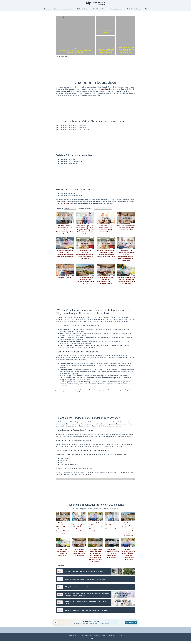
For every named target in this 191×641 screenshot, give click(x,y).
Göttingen (66, 204)
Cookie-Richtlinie (85, 635)
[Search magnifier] (134, 479)
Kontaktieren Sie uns (107, 635)
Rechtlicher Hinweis (95, 635)
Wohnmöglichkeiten (105, 89)
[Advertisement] (95, 69)
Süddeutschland (82, 9)
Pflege (130, 89)
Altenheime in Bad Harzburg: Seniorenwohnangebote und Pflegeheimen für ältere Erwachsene (85, 255)
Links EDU (119, 635)
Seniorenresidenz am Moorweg (105, 31)
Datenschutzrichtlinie (74, 635)
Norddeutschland (66, 9)
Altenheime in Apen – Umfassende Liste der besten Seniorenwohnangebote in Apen (64, 230)
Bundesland (59, 208)
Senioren (117, 89)
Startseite (47, 9)
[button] (146, 9)
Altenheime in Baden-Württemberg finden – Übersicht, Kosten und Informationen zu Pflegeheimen (79, 527)
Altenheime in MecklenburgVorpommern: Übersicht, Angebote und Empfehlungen (112, 553)
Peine (89, 474)
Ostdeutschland (116, 9)
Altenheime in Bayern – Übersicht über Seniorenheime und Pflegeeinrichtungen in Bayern (95, 527)
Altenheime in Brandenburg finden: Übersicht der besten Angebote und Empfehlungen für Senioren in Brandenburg (128, 529)
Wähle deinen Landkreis (85, 208)
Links (114, 635)
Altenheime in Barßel (64, 277)
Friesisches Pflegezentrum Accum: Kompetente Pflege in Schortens (105, 50)
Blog (55, 9)
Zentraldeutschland (133, 9)
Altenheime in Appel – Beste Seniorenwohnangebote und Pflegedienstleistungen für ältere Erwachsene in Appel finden (85, 230)
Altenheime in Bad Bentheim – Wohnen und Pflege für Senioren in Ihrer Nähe (126, 228)
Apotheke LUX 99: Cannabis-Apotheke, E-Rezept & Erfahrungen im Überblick (75, 51)
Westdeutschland (99, 9)
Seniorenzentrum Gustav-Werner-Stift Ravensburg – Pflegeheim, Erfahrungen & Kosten (126, 50)
